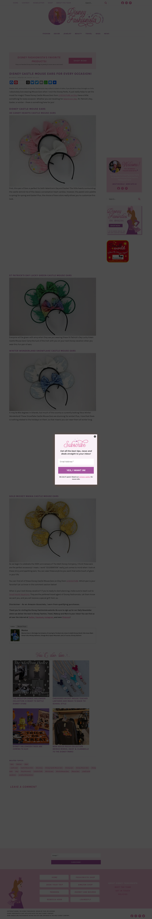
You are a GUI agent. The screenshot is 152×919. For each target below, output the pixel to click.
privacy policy (84, 477)
